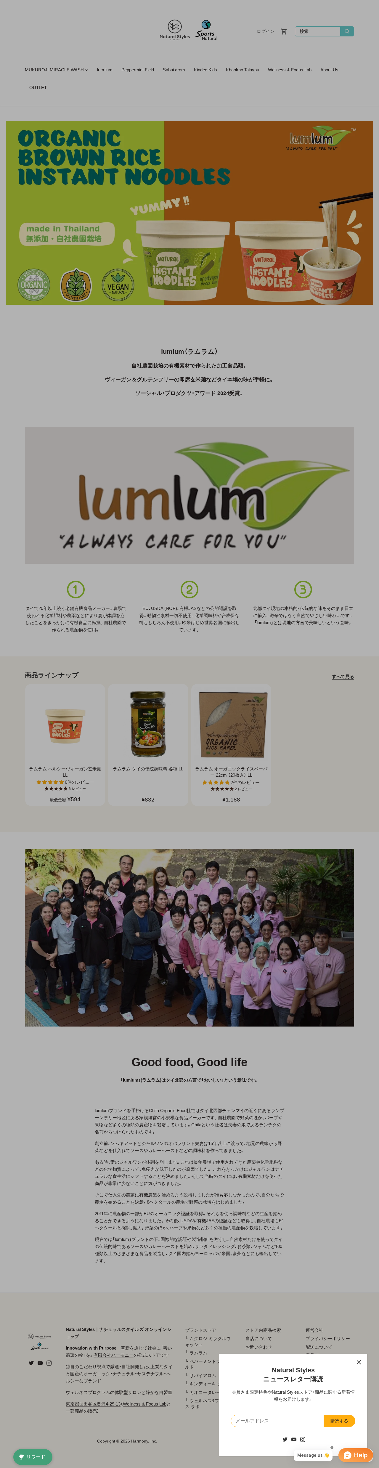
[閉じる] (358, 1362)
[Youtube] (293, 1439)
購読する (339, 1420)
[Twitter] (285, 1439)
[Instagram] (302, 1439)
